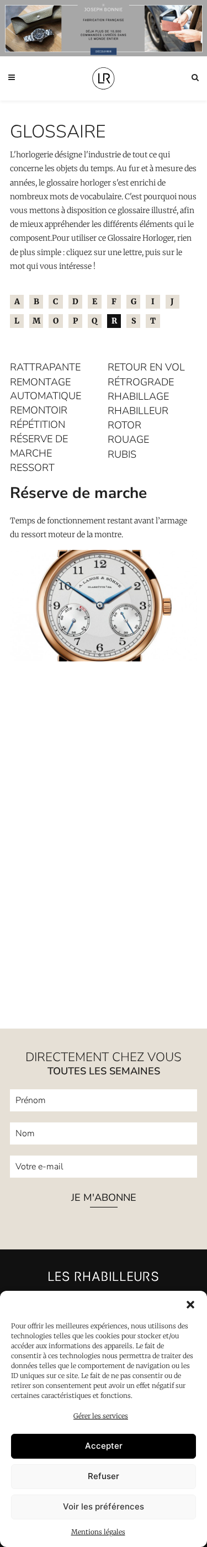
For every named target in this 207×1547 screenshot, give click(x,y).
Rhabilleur (138, 410)
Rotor (124, 425)
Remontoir (38, 410)
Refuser (103, 1476)
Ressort (32, 467)
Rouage (128, 439)
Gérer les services (100, 1416)
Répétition (37, 424)
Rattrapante (45, 367)
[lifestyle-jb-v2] (103, 28)
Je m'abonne (103, 1198)
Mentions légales (98, 1532)
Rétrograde (141, 382)
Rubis (122, 454)
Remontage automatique (45, 388)
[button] (190, 1304)
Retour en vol (146, 367)
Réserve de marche (39, 445)
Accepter (104, 1445)
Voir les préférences (103, 1506)
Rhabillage (138, 396)
